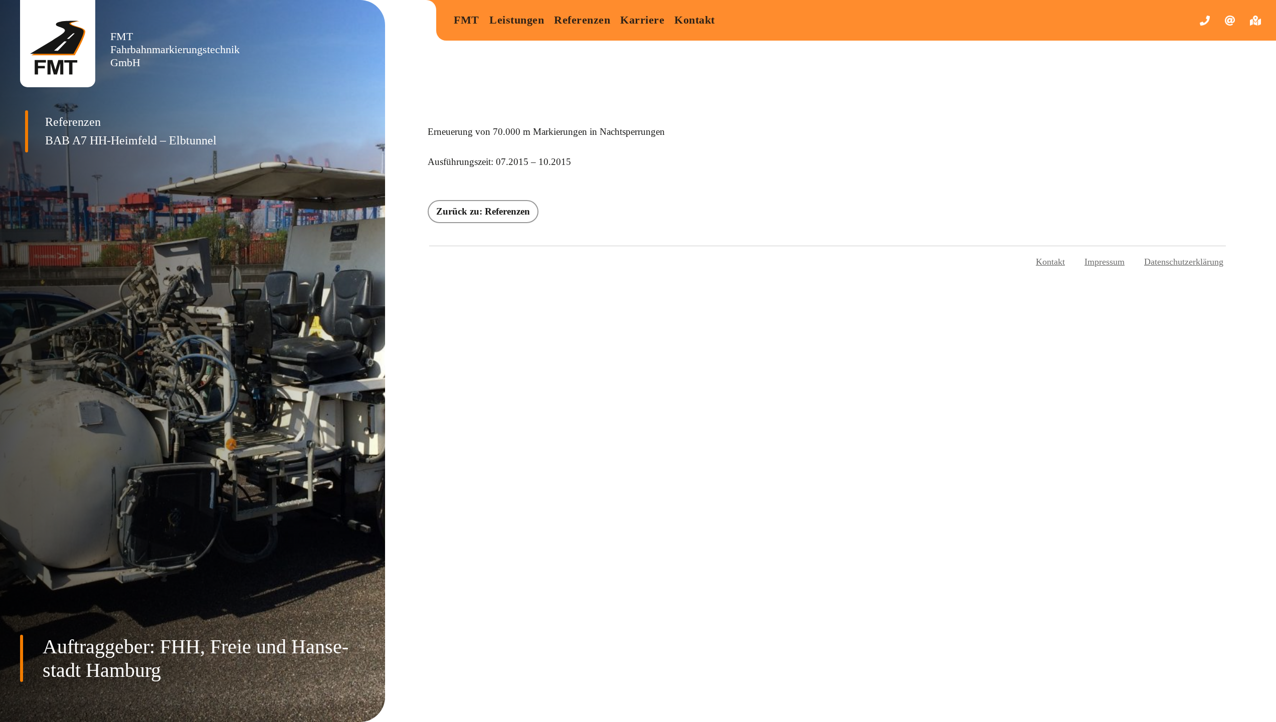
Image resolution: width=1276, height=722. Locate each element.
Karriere (642, 20)
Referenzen (582, 20)
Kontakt (694, 20)
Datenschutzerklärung (1183, 262)
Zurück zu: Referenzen (483, 211)
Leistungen (516, 20)
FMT (466, 20)
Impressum (1104, 262)
